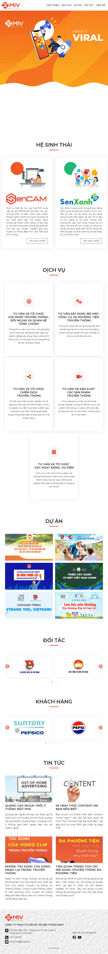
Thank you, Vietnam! (23, 613)
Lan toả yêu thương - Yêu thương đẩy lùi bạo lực (77, 611)
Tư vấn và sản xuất (79, 392)
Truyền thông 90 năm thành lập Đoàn (24, 582)
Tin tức (89, 5)
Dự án (78, 5)
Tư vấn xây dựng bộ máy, (79, 317)
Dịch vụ (67, 5)
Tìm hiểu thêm (37, 241)
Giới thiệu (52, 5)
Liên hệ (100, 5)
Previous (7, 666)
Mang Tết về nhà (70, 555)
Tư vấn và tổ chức (29, 318)
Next (100, 666)
